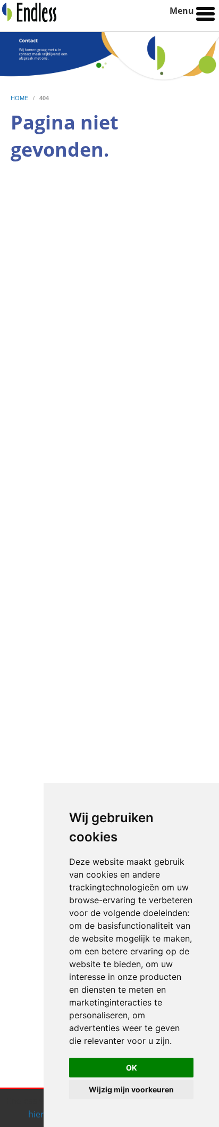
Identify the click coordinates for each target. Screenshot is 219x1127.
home (20, 98)
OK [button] (131, 1067)
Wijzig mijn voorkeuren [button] (131, 1089)
